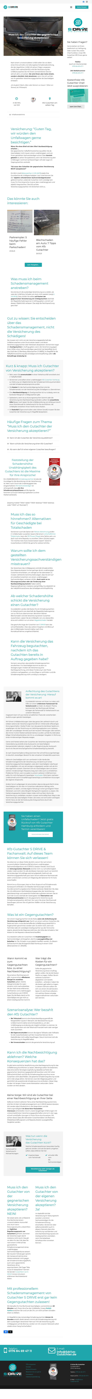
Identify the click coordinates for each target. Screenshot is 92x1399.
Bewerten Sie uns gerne (33, 1372)
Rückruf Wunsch (31, 1369)
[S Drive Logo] (11, 7)
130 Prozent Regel (33, 536)
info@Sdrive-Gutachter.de (66, 1353)
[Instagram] (86, 1)
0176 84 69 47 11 (77, 66)
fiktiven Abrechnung (41, 532)
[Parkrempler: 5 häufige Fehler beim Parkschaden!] (20, 211)
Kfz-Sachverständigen (24, 486)
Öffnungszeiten (31, 1364)
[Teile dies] (6, 1331)
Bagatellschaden (40, 620)
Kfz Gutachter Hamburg (50, 380)
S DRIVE (42, 625)
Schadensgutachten (26, 479)
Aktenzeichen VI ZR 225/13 (31, 173)
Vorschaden (39, 775)
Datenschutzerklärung (33, 1377)
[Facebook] (83, 1)
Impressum (29, 1374)
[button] (71, 7)
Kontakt (28, 1367)
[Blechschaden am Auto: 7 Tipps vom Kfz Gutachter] (46, 211)
